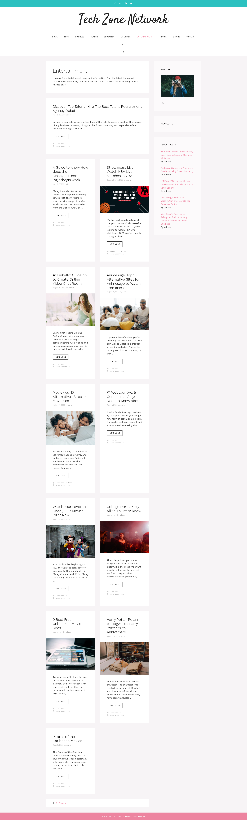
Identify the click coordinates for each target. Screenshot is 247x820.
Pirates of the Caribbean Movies (67, 739)
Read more (60, 136)
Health (94, 37)
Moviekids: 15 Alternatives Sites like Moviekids (71, 396)
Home (55, 37)
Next (63, 803)
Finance (162, 37)
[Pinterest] (125, 3)
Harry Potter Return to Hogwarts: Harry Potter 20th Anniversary (123, 626)
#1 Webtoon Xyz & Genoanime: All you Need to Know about (124, 396)
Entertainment (144, 37)
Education (109, 37)
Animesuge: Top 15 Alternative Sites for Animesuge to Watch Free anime (124, 281)
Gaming (176, 37)
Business (79, 37)
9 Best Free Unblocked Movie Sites (67, 624)
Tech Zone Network (123, 20)
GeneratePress (139, 816)
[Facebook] (115, 3)
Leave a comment (62, 146)
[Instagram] (120, 3)
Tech (66, 37)
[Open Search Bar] (123, 52)
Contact (190, 37)
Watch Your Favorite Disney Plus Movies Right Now (69, 511)
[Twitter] (131, 3)
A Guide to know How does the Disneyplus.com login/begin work (70, 173)
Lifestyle (125, 37)
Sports (112, 251)
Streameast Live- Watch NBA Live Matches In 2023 (121, 171)
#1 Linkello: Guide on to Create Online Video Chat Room (70, 279)
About (123, 45)
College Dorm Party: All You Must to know (124, 509)
